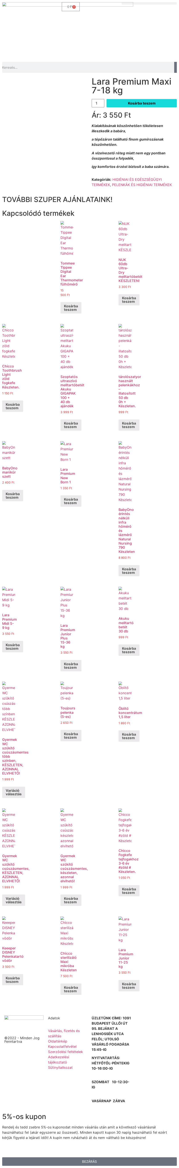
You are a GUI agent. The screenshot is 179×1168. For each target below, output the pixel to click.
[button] (149, 3)
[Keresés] (175, 67)
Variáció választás (14, 792)
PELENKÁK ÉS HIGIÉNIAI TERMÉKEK (142, 185)
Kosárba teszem (142, 103)
